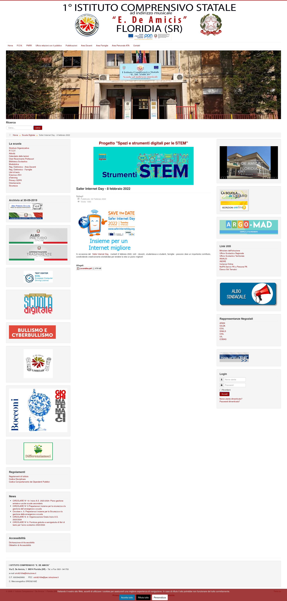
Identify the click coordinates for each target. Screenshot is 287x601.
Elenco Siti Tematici (228, 269)
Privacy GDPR (15, 180)
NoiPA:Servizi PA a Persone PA (233, 266)
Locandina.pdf (86, 268)
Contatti (136, 45)
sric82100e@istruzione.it (25, 573)
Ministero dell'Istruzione (230, 250)
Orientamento (15, 183)
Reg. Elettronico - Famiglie (20, 169)
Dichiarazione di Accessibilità (21, 542)
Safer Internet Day (100, 254)
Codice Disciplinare (17, 479)
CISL (222, 334)
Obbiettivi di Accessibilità (20, 545)
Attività (12, 153)
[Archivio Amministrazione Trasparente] (26, 215)
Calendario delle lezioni (19, 156)
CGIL (222, 328)
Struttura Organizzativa (19, 148)
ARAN (222, 323)
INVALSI (223, 258)
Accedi (225, 394)
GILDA (222, 325)
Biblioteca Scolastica (18, 161)
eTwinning (13, 177)
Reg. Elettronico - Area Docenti (22, 167)
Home (10, 45)
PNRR (29, 45)
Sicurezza (13, 185)
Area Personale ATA (120, 45)
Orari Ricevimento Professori (21, 158)
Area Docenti (86, 45)
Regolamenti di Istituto (18, 476)
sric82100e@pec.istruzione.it (46, 577)
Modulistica (14, 164)
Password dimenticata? (230, 401)
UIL (221, 336)
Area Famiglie (102, 45)
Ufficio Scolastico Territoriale (232, 256)
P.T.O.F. (12, 150)
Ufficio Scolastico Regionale (232, 253)
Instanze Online (226, 264)
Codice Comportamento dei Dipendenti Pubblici (29, 481)
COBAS (223, 339)
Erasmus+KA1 (15, 175)
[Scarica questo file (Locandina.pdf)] (78, 268)
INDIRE (223, 261)
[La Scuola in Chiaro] (234, 194)
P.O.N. (19, 45)
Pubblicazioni (71, 45)
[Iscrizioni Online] (234, 205)
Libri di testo (14, 172)
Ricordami (226, 389)
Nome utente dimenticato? (231, 398)
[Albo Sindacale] (249, 294)
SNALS (223, 331)
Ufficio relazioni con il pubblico (49, 45)
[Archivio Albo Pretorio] (26, 206)
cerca (37, 127)
